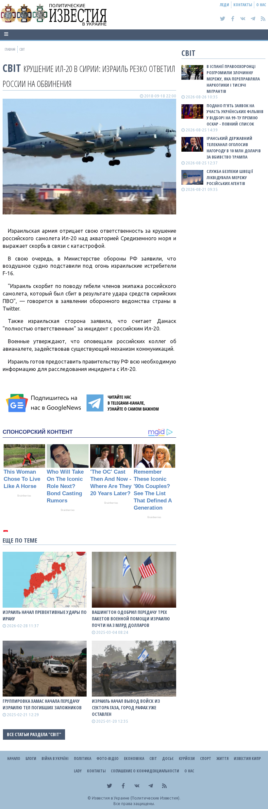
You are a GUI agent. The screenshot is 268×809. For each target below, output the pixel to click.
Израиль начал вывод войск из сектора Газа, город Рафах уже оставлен (126, 707)
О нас (261, 5)
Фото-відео (107, 758)
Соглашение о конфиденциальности (145, 771)
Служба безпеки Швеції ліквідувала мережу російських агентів (230, 177)
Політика (82, 758)
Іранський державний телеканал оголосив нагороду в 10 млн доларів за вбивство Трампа (234, 147)
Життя (222, 758)
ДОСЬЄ (168, 758)
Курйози (187, 758)
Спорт (205, 758)
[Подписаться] (44, 403)
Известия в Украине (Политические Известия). (136, 798)
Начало (13, 758)
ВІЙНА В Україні (55, 758)
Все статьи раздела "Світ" (34, 734)
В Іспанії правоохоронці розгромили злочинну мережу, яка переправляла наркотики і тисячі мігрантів (233, 78)
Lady (78, 771)
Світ (12, 68)
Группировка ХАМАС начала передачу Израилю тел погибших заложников (42, 704)
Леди (224, 5)
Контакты (242, 5)
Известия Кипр (247, 758)
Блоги (30, 758)
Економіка (134, 758)
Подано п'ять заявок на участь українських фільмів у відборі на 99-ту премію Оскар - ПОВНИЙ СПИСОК (235, 115)
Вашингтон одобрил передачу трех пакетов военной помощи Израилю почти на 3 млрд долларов (131, 618)
